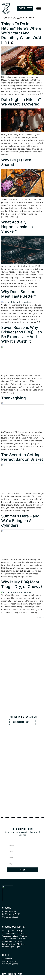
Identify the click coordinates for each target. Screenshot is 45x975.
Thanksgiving (13, 398)
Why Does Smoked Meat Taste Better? (18, 294)
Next (40, 617)
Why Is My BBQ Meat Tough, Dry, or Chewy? (21, 584)
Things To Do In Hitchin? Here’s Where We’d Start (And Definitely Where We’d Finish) (21, 33)
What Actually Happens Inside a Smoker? (17, 227)
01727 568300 (12, 917)
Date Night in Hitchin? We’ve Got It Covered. (21, 101)
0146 (8, 964)
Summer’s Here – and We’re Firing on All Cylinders (20, 521)
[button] (39, 8)
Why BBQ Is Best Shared (16, 162)
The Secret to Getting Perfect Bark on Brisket (22, 457)
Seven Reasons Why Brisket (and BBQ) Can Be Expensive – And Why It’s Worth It (21, 334)
